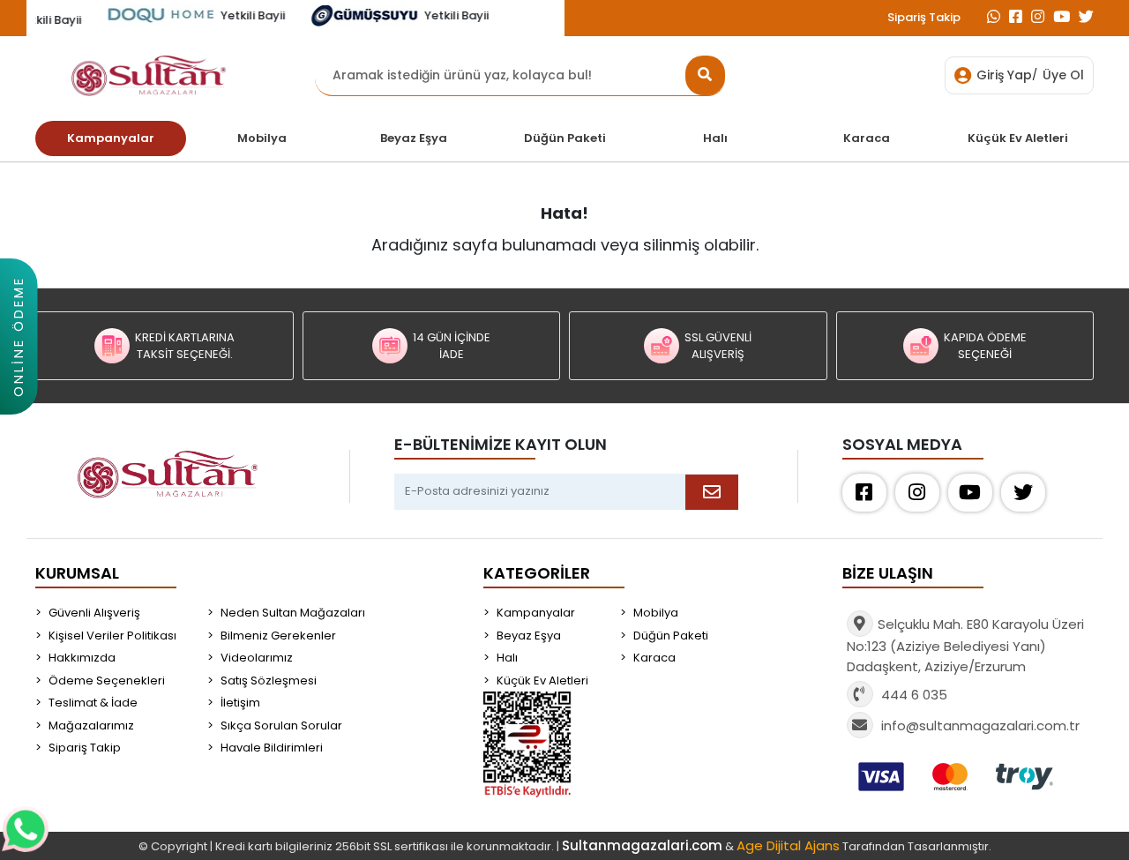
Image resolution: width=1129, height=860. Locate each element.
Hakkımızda (82, 657)
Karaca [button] (866, 138)
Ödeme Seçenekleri (107, 680)
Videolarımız (257, 657)
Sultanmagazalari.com (642, 845)
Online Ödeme (18, 336)
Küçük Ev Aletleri (542, 680)
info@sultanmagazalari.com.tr (980, 725)
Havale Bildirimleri (272, 747)
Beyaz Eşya (529, 635)
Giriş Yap (1004, 75)
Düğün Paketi (670, 635)
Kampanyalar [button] (110, 138)
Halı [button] (715, 138)
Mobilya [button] (262, 138)
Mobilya (655, 612)
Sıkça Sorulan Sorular (281, 725)
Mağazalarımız (91, 725)
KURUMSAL (77, 573)
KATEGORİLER (536, 573)
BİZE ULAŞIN (887, 573)
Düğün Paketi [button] (565, 138)
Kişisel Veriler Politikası (112, 635)
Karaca (654, 657)
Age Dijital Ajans (788, 845)
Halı (507, 657)
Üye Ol (1063, 75)
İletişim (240, 702)
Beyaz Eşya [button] (413, 138)
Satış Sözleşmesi (269, 680)
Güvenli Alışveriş (94, 612)
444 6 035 (912, 694)
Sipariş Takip (924, 17)
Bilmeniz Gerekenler (278, 635)
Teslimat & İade (93, 702)
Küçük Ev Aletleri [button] (1018, 138)
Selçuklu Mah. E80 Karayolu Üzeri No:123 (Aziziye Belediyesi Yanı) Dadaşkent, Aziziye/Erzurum (965, 645)
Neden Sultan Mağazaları (293, 612)
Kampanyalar (536, 612)
